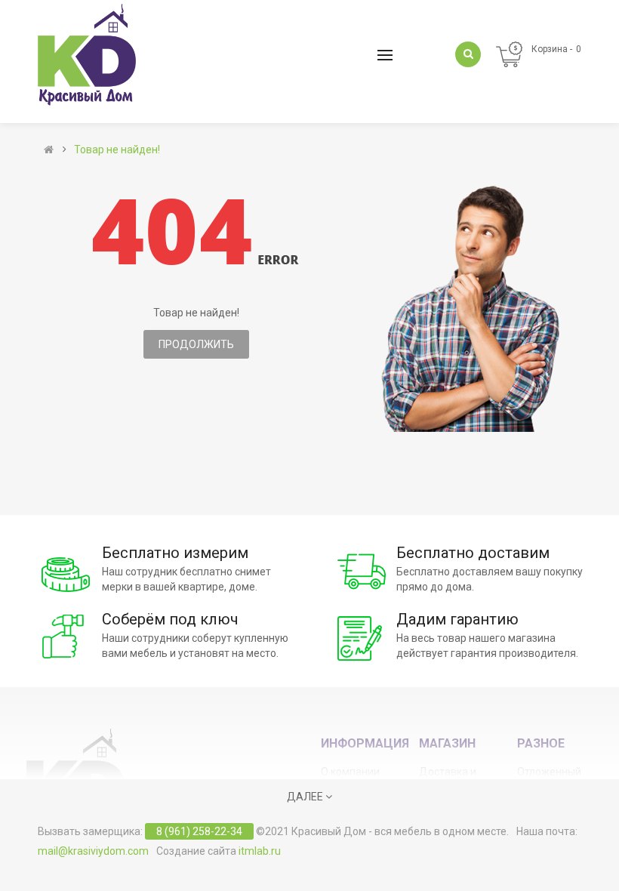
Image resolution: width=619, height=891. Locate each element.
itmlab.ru (260, 851)
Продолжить (196, 344)
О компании (350, 772)
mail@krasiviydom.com (93, 851)
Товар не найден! (117, 149)
